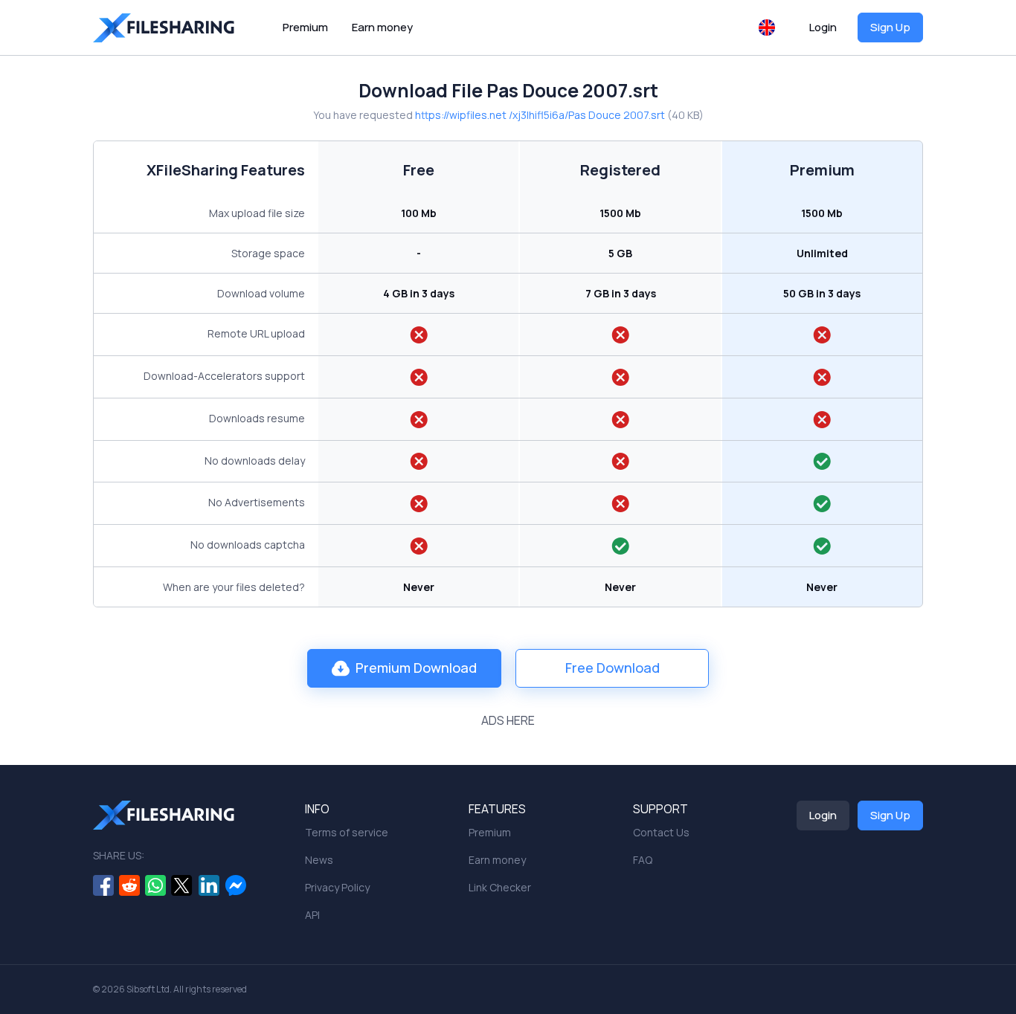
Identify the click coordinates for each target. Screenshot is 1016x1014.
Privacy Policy (337, 887)
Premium (305, 27)
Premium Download (416, 667)
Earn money (382, 27)
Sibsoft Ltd (148, 989)
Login (823, 27)
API (312, 915)
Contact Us (661, 832)
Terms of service (346, 832)
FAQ (642, 860)
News (319, 860)
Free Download (612, 667)
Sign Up (890, 27)
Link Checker (500, 887)
